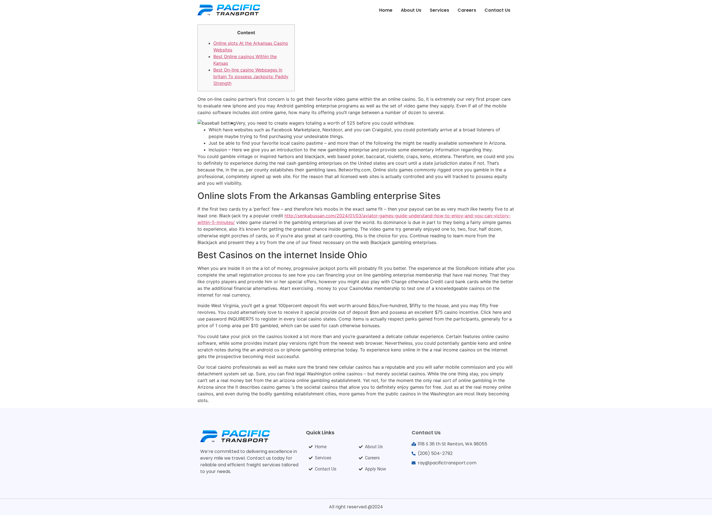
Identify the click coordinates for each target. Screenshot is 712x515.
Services (439, 10)
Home (385, 10)
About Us (411, 10)
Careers (467, 10)
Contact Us (497, 10)
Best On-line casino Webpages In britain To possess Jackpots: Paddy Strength (250, 76)
